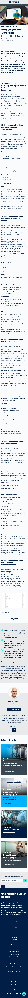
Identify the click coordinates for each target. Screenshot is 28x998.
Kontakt (14, 987)
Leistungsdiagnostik (12, 761)
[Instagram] (20, 993)
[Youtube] (17, 993)
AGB (14, 989)
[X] (14, 993)
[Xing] (10, 993)
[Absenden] (25, 880)
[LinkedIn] (14, 730)
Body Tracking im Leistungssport (11, 793)
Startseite (14, 978)
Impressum (14, 981)
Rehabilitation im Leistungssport (11, 856)
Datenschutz (14, 984)
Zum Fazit (13, 77)
